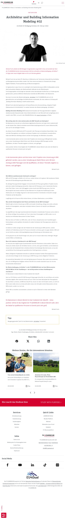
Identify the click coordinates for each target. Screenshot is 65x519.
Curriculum (51, 332)
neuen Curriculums (41, 115)
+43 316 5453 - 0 (48, 445)
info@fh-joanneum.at (48, 448)
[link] (17, 416)
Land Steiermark (42, 486)
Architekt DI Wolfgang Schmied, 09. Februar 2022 (32, 26)
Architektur (33, 97)
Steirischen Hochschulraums (33, 481)
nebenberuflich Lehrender (41, 332)
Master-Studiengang (23, 332)
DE (38, 3)
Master (16, 332)
